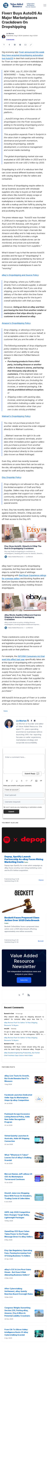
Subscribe (24, 980)
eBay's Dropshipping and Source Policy (20, 275)
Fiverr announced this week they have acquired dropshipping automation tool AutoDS (23, 55)
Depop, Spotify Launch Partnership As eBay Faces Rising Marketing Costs (23, 859)
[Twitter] (28, 721)
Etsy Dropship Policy (11, 477)
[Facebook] (31, 721)
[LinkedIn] (34, 721)
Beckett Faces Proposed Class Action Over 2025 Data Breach (21, 919)
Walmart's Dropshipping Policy (16, 416)
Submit (11, 812)
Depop (41, 880)
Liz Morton (10, 33)
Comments (10, 39)
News (6, 711)
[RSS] (28, 995)
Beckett (41, 941)
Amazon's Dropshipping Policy (16, 323)
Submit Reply (30, 774)
